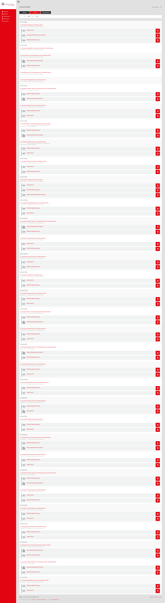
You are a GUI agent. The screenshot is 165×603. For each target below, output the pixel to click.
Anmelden (155, 7)
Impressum (33, 599)
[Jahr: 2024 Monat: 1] (28, 16)
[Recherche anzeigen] (161, 7)
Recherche (6, 21)
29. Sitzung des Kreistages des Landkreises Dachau (31, 25)
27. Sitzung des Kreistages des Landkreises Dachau (31, 275)
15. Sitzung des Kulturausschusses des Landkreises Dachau (33, 526)
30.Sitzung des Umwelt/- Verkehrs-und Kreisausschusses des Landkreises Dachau (38, 88)
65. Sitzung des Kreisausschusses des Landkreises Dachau (33, 364)
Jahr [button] (25, 16)
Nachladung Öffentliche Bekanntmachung (36, 35)
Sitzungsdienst (158, 597)
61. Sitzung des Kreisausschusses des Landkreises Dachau (33, 508)
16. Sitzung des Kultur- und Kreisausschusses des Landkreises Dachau (35, 72)
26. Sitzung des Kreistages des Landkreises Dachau (31, 419)
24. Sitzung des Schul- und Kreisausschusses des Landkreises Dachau (35, 545)
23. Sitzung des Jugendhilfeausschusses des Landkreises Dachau (34, 203)
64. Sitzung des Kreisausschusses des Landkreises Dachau (33, 400)
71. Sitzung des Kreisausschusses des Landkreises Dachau (33, 79)
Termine (35, 12)
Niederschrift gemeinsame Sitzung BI (35, 60)
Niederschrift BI (30, 30)
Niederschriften (45, 12)
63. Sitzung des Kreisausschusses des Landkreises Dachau (33, 454)
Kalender (6, 14)
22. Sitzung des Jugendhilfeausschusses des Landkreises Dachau (34, 382)
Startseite (6, 11)
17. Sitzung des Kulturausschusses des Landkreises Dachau (33, 161)
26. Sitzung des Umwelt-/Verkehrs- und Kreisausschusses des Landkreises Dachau (38, 561)
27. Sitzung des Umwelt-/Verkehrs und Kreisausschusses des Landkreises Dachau (38, 472)
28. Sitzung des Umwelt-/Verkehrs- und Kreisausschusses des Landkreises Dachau (38, 347)
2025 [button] (32, 16)
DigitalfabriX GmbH (55, 599)
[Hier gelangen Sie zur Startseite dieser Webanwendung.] (8, 5)
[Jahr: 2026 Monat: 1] (36, 16)
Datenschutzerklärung (41, 599)
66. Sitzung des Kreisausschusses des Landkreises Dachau (33, 328)
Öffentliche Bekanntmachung (33, 39)
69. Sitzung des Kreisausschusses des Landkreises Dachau (33, 141)
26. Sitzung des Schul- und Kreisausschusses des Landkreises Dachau (35, 311)
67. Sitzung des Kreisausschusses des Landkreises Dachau (33, 256)
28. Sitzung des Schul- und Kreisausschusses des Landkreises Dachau (35, 55)
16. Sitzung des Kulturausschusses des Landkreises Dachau (33, 293)
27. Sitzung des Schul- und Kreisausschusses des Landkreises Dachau (35, 123)
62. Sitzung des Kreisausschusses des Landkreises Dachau (33, 489)
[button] (8, 16)
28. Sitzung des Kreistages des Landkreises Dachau (31, 179)
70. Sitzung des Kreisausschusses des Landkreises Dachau (33, 105)
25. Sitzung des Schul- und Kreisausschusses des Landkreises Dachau (35, 437)
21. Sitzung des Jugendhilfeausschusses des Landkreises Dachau (34, 580)
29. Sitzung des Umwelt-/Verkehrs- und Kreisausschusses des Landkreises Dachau (38, 221)
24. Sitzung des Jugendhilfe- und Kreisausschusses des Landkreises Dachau (36, 48)
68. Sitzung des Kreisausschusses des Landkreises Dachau (33, 238)
